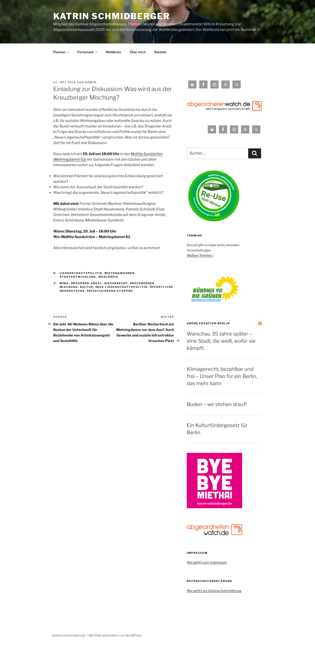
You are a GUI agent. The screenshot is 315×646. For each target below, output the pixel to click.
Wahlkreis (113, 52)
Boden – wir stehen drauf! (217, 404)
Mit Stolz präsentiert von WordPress (115, 635)
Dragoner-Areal (86, 283)
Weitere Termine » (200, 255)
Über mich (138, 52)
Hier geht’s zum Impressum (207, 562)
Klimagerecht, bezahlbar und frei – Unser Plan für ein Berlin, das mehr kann (222, 376)
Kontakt (160, 52)
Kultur (86, 287)
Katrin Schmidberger (111, 16)
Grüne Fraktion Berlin (208, 323)
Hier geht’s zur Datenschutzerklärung (214, 591)
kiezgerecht (116, 283)
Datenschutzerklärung (68, 635)
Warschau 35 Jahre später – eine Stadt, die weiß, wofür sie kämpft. (221, 341)
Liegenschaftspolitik (81, 273)
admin (90, 82)
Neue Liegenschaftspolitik (121, 287)
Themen (59, 52)
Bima (64, 283)
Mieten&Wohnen (119, 273)
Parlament (85, 52)
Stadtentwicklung (78, 276)
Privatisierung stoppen (110, 290)
